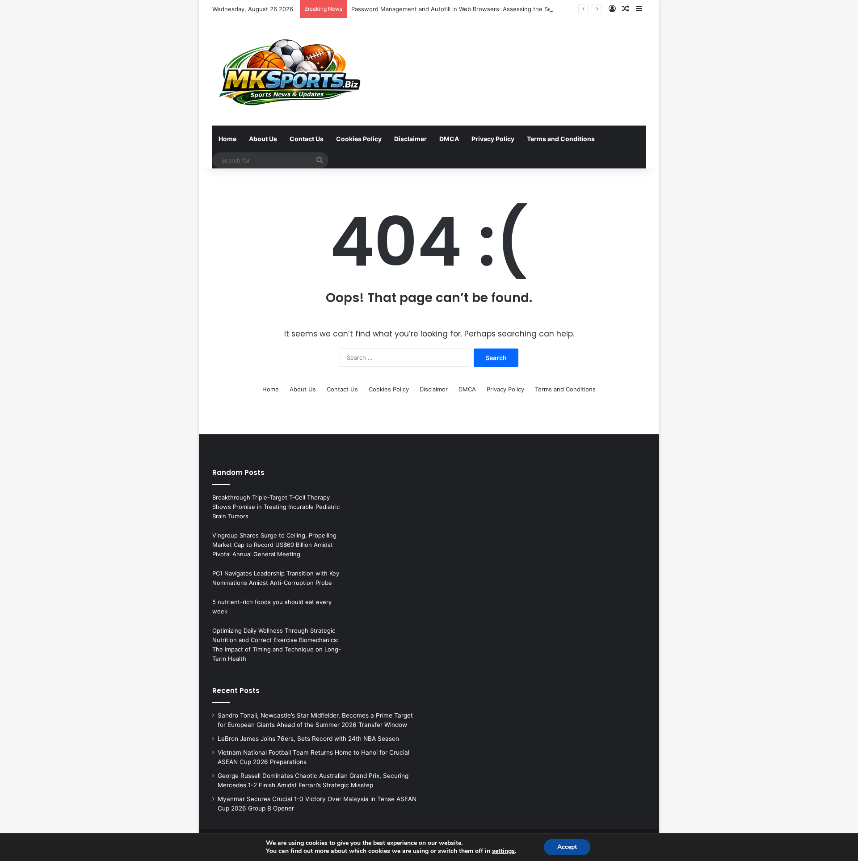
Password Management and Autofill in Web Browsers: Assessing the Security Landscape (475, 9)
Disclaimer (410, 139)
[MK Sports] (288, 72)
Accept (567, 847)
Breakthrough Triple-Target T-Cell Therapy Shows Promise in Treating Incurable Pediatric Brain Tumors (276, 507)
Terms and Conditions (561, 139)
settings (503, 851)
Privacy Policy (492, 139)
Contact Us (307, 139)
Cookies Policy (359, 139)
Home (227, 139)
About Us (263, 139)
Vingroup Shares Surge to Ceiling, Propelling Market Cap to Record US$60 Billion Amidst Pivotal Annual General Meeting (274, 545)
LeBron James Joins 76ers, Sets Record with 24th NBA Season (308, 738)
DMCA (449, 139)
